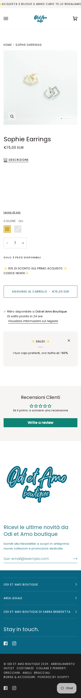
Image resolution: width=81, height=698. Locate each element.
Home (8, 45)
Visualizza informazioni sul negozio (33, 321)
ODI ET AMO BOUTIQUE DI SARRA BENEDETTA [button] (37, 612)
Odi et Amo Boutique (23, 664)
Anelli (27, 673)
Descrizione (19, 160)
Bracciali (42, 673)
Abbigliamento (63, 664)
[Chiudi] (70, 338)
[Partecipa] (71, 558)
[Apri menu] (10, 18)
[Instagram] (14, 643)
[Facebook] (6, 643)
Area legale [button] (13, 598)
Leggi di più (12, 212)
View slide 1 (61, 118)
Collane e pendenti (51, 668)
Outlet (9, 668)
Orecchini (12, 673)
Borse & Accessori (19, 677)
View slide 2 (64, 118)
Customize (25, 668)
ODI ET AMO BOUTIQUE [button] (21, 584)
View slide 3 (67, 118)
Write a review (40, 422)
